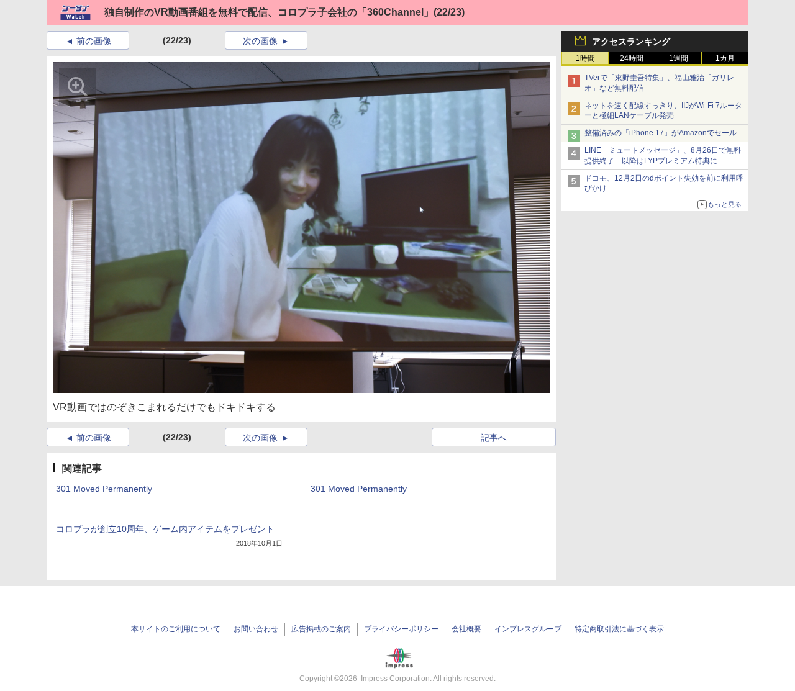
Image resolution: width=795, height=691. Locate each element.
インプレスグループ (527, 629)
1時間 (585, 58)
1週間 (678, 58)
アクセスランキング (631, 42)
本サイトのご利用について (175, 629)
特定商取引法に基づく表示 (619, 629)
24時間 (631, 58)
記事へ (494, 438)
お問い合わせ (256, 629)
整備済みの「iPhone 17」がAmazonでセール (660, 133)
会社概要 (466, 629)
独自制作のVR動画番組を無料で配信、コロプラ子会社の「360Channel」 (269, 12)
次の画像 (260, 41)
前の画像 (93, 41)
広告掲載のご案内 (321, 629)
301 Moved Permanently (104, 489)
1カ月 (725, 58)
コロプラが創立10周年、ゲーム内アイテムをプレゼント (165, 529)
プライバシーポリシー (401, 629)
